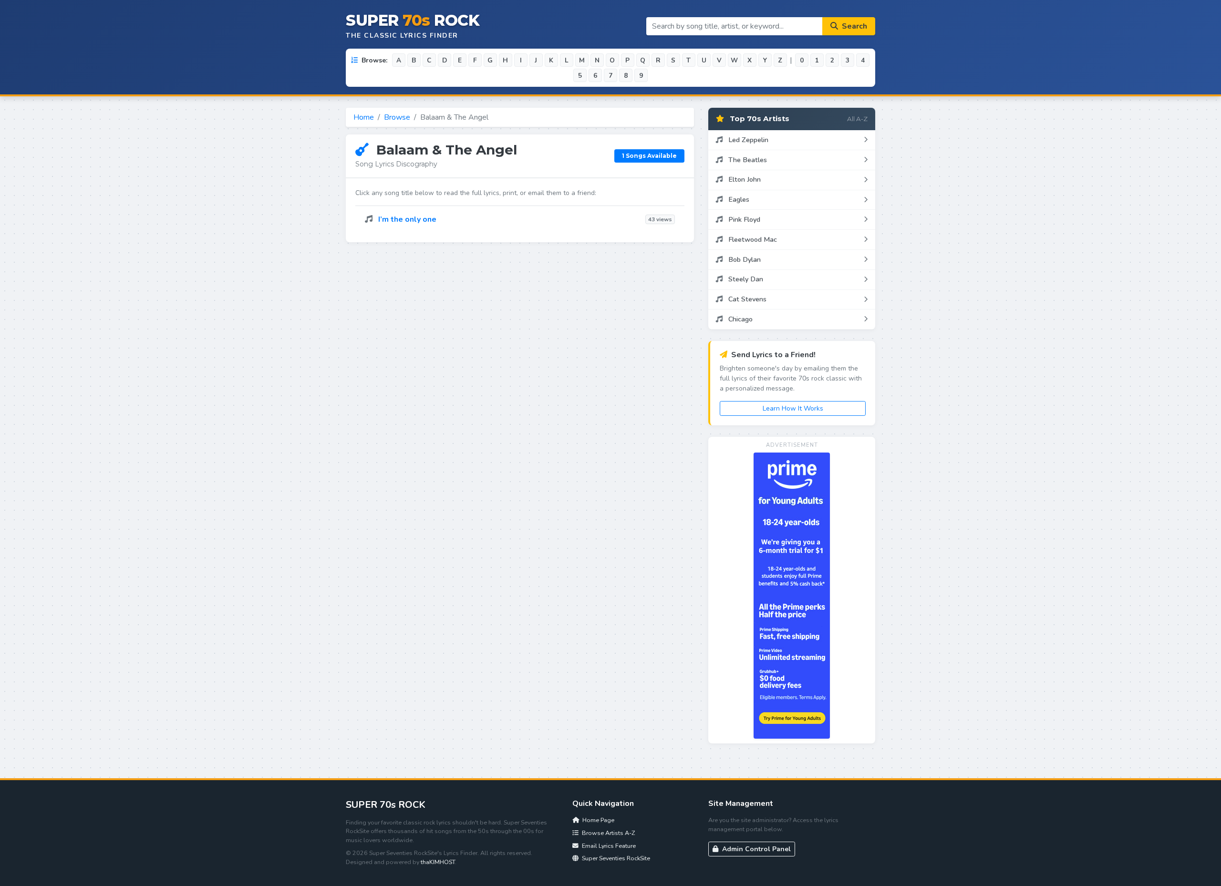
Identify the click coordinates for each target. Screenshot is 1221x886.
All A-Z (857, 119)
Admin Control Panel (755, 849)
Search (853, 26)
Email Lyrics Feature (608, 846)
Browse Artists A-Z (607, 833)
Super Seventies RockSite (615, 858)
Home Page (597, 820)
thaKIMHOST (438, 862)
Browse (397, 117)
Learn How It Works (793, 408)
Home (363, 117)
